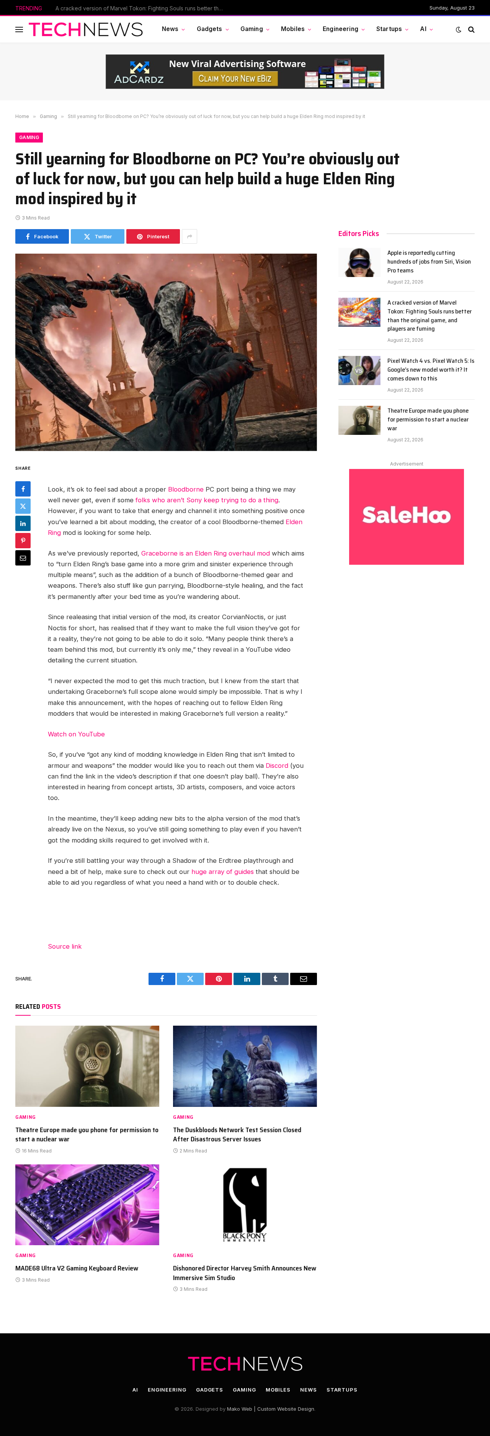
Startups (389, 29)
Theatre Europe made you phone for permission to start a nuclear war (86, 1134)
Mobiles (293, 29)
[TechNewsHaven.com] (86, 29)
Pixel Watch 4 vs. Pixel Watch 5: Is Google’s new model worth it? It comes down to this (430, 370)
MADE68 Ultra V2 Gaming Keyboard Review (76, 1268)
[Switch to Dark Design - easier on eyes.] (458, 29)
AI (423, 29)
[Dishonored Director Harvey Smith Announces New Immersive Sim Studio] (245, 1205)
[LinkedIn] (23, 523)
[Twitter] (23, 506)
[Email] (23, 558)
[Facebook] (23, 489)
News (170, 29)
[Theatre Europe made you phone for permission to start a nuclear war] (87, 1066)
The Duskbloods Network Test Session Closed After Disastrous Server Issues (237, 1134)
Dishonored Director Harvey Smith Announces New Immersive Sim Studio (244, 1273)
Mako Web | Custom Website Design (270, 1409)
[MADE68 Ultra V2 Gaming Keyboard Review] (87, 1205)
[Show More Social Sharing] (189, 236)
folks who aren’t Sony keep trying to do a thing (207, 500)
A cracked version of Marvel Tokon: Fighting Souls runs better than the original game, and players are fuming (142, 8)
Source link (65, 946)
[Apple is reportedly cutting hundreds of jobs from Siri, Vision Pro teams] (359, 262)
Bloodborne (186, 489)
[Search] (471, 29)
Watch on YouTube (76, 734)
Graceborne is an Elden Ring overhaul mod (205, 553)
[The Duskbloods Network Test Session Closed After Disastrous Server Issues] (245, 1066)
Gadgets (209, 29)
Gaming (251, 29)
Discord (277, 765)
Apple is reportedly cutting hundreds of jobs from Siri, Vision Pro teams (429, 262)
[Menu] (19, 29)
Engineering (340, 29)
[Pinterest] (23, 540)
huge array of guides (222, 871)
